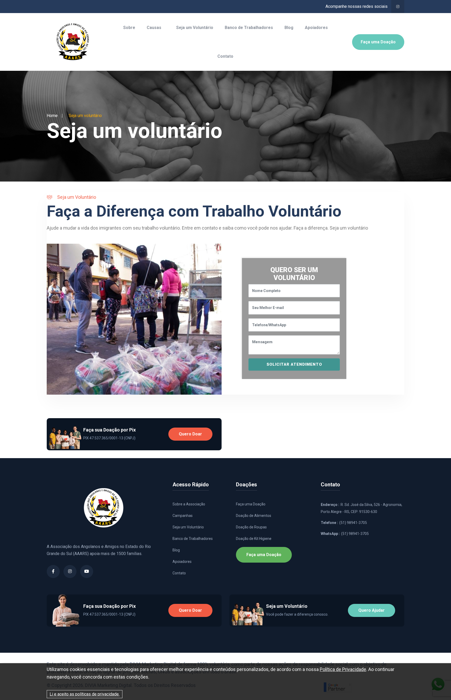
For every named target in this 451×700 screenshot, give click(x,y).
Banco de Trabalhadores (249, 27)
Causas (154, 27)
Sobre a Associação (189, 504)
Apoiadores (316, 27)
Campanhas (183, 516)
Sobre (129, 27)
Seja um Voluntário (194, 27)
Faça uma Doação (378, 41)
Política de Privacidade (343, 669)
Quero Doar (190, 433)
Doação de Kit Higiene (253, 538)
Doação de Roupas (251, 527)
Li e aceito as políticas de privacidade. (85, 694)
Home (52, 115)
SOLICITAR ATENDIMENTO (294, 364)
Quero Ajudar (371, 610)
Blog (288, 27)
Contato (225, 56)
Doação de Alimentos (253, 516)
